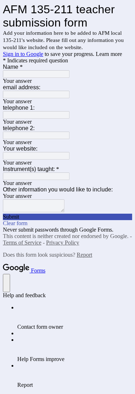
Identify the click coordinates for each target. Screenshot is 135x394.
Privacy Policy (62, 242)
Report (84, 255)
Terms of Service (22, 242)
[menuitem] (74, 317)
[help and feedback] (6, 283)
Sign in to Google (23, 54)
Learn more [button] (109, 54)
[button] (67, 217)
